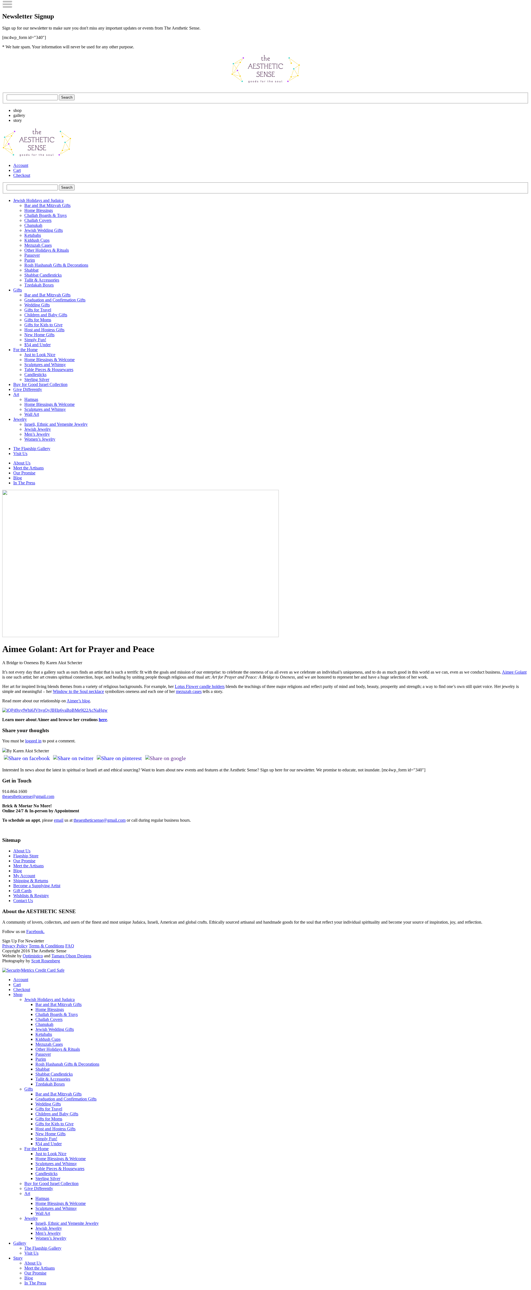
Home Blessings (38, 210)
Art (16, 394)
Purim (29, 260)
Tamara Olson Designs (71, 955)
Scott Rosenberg (45, 960)
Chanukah (33, 225)
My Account (24, 875)
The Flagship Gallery (31, 448)
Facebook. (35, 931)
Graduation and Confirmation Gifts (54, 300)
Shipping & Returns (30, 880)
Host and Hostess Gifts (44, 329)
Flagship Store (25, 855)
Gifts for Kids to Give (43, 324)
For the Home (25, 349)
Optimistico (33, 955)
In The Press (24, 482)
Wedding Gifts (37, 305)
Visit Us (20, 453)
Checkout (21, 175)
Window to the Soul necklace (78, 691)
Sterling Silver (36, 379)
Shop (17, 994)
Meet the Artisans (28, 468)
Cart (17, 170)
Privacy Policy (15, 946)
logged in (33, 741)
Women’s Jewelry (39, 439)
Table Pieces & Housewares (48, 369)
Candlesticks (35, 374)
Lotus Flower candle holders (200, 686)
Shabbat (31, 270)
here (103, 719)
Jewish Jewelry (37, 429)
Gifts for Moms (37, 319)
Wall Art (31, 414)
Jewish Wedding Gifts (43, 230)
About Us (21, 463)
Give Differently (27, 389)
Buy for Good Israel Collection (40, 384)
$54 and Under (37, 344)
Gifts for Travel (37, 310)
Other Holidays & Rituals (46, 250)
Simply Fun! (35, 339)
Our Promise (24, 473)
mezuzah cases (189, 691)
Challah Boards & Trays (45, 215)
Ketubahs (32, 235)
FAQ (69, 946)
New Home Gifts (39, 334)
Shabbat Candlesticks (43, 275)
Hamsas (31, 399)
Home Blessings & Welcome (49, 359)
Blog (17, 477)
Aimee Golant (514, 672)
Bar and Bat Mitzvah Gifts (47, 205)
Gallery (19, 1243)
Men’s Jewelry (37, 434)
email (58, 820)
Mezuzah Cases (38, 245)
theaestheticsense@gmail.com (28, 796)
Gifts (17, 290)
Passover (32, 255)
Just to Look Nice (39, 354)
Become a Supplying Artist (36, 885)
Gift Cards (22, 890)
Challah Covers (37, 220)
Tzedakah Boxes (39, 285)
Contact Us (23, 900)
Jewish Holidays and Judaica (38, 200)
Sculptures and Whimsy (45, 364)
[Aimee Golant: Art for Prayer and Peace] (140, 635)
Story (18, 1258)
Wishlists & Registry (31, 895)
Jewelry (20, 419)
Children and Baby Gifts (45, 314)
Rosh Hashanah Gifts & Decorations (56, 265)
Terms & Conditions (46, 946)
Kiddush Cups (37, 240)
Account (20, 165)
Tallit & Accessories (41, 280)
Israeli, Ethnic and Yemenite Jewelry (56, 424)
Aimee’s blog (78, 700)
